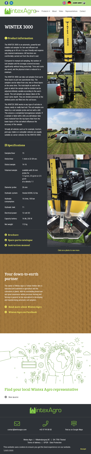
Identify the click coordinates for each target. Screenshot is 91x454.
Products (45, 11)
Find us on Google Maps (74, 429)
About (54, 11)
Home (37, 11)
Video (61, 11)
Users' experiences (72, 22)
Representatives (71, 11)
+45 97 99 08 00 (45, 429)
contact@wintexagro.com (17, 429)
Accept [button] (83, 449)
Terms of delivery (34, 442)
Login (84, 22)
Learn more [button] (8, 450)
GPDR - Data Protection (52, 442)
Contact (83, 11)
